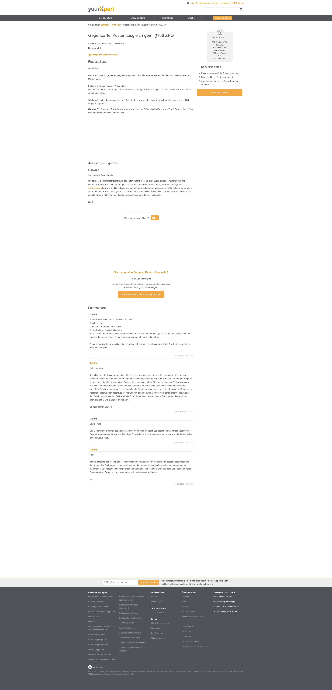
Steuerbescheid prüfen (128, 612)
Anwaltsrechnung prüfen (129, 637)
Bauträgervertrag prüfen (98, 606)
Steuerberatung (138, 17)
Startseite (105, 24)
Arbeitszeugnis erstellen (98, 644)
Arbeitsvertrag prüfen (97, 634)
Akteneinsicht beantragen (130, 632)
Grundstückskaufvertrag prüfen (101, 611)
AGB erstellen (94, 616)
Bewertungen (156, 601)
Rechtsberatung (105, 17)
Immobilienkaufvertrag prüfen (100, 596)
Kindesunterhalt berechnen (130, 617)
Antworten (116, 24)
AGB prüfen (93, 621)
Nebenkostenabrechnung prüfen (101, 659)
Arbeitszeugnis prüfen (97, 639)
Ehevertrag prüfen (126, 627)
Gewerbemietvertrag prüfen (99, 654)
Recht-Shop (167, 17)
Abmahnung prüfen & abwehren (132, 642)
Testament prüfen (126, 622)
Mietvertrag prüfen (96, 649)
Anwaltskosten (95, 187)
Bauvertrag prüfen (95, 601)
